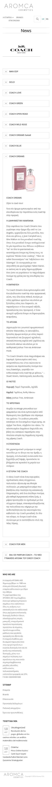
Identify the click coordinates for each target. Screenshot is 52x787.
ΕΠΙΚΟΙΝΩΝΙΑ (14, 20)
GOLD (12, 82)
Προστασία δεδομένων (12, 703)
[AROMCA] (18, 6)
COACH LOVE (15, 92)
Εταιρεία (6, 690)
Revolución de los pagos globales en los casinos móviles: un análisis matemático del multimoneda (16, 736)
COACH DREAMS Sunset (20, 135)
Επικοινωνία (8, 699)
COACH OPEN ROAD (18, 114)
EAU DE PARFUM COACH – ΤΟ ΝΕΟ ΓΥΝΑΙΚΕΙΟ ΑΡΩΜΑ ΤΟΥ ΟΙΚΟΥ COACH (23, 556)
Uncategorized (18, 727)
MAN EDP (13, 71)
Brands (6, 694)
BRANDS (19, 17)
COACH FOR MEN (17, 544)
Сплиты (14, 747)
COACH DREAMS (16, 156)
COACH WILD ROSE (18, 124)
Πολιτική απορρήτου (11, 708)
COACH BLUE (15, 145)
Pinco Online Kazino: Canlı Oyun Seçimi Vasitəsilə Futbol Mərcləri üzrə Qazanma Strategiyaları (15, 755)
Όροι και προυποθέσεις (13, 712)
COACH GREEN (16, 103)
